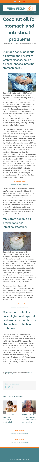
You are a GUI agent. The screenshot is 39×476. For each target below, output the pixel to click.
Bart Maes (7, 372)
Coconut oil (11, 374)
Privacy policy (25, 459)
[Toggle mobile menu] (35, 12)
